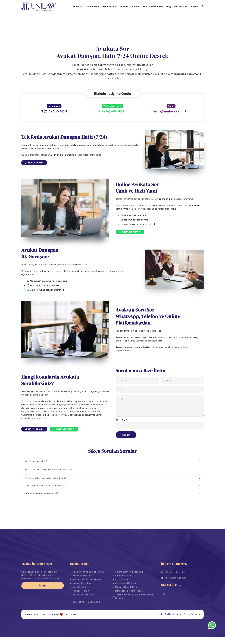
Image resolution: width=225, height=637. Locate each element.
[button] (202, 6)
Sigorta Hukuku (123, 575)
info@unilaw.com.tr (176, 577)
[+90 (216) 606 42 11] (163, 572)
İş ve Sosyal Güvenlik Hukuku (87, 579)
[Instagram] (163, 594)
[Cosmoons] (62, 614)
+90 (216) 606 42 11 (175, 571)
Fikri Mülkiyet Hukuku (83, 594)
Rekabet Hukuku (81, 590)
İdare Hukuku (79, 587)
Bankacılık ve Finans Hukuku (129, 590)
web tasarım (31, 614)
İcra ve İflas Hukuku (82, 583)
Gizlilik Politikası (173, 614)
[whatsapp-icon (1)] (212, 625)
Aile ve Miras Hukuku (83, 575)
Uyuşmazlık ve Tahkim (126, 587)
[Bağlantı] (54, 109)
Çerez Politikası (192, 614)
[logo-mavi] (38, 6)
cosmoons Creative (49, 614)
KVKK (159, 614)
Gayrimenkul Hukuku (125, 583)
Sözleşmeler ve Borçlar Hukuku (88, 571)
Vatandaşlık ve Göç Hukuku (129, 571)
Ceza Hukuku (122, 579)
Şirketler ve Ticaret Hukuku (86, 601)
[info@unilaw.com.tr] (163, 578)
